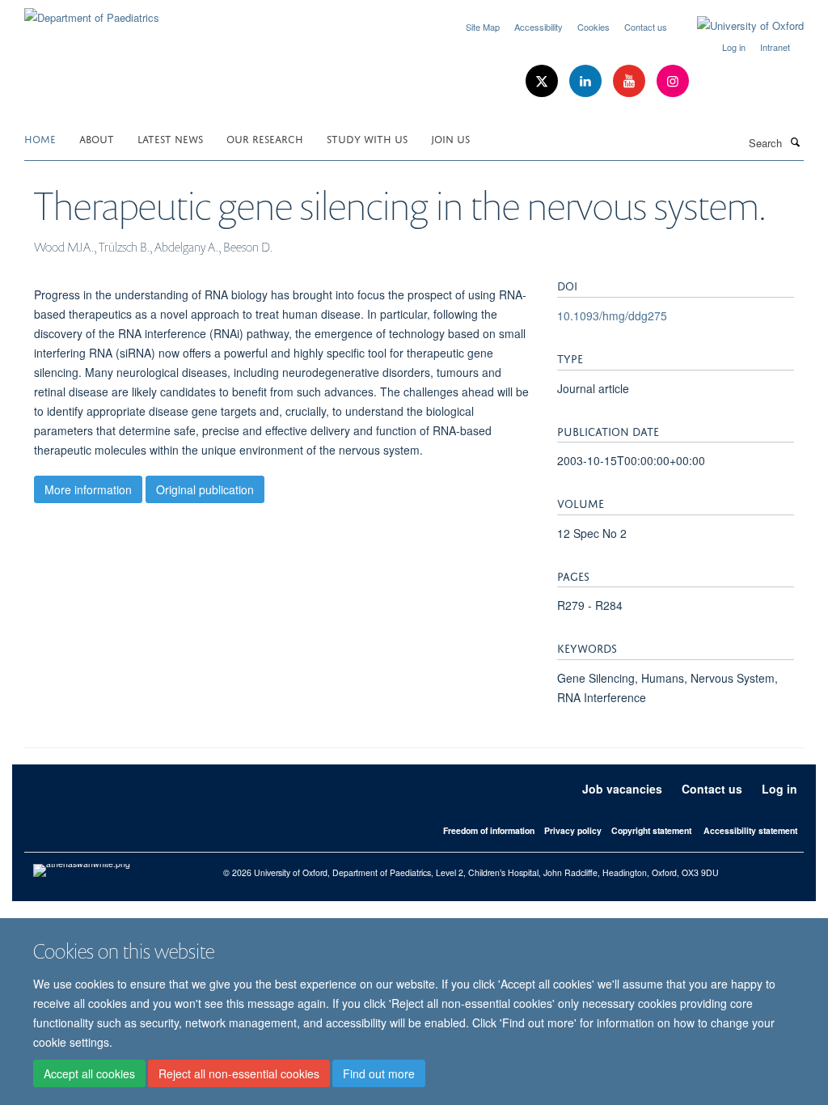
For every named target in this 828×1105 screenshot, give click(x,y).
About (96, 138)
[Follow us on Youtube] (630, 81)
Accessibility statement (750, 830)
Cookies (593, 26)
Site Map (483, 26)
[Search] (795, 141)
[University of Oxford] (738, 26)
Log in (734, 46)
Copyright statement (651, 830)
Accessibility (538, 26)
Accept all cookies (89, 1073)
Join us (450, 138)
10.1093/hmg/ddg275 (612, 315)
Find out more (379, 1073)
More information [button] (88, 489)
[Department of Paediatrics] (91, 11)
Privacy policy (573, 830)
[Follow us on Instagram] (673, 81)
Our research (264, 138)
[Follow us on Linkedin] (587, 81)
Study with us (367, 138)
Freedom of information (488, 830)
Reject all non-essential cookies (238, 1073)
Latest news (170, 138)
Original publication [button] (205, 489)
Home (40, 138)
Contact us (645, 26)
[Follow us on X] (543, 81)
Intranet (775, 46)
